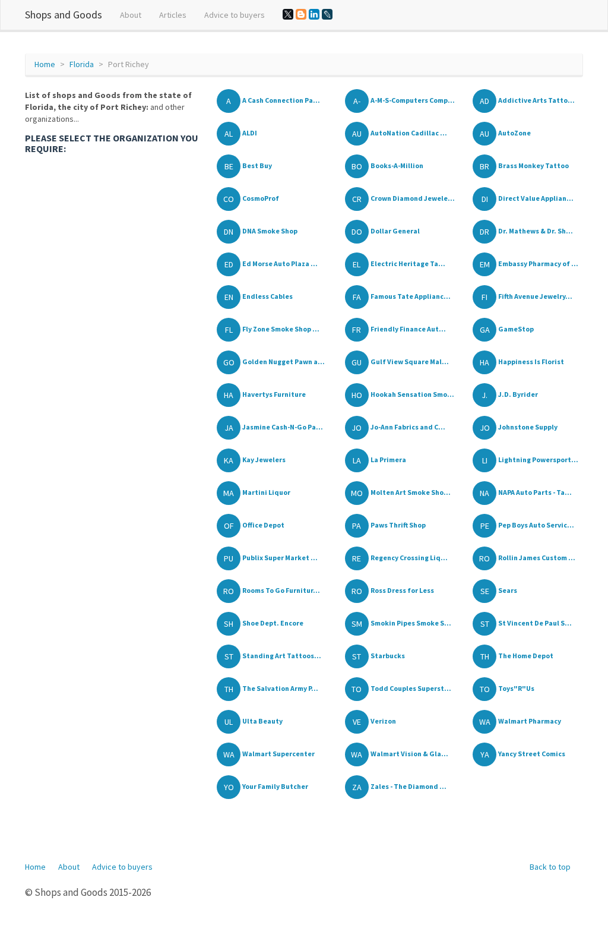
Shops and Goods (63, 14)
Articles (172, 15)
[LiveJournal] (327, 14)
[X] (288, 14)
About (130, 15)
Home (44, 64)
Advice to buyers (234, 15)
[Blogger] (301, 14)
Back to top (550, 866)
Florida (81, 64)
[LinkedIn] (314, 14)
